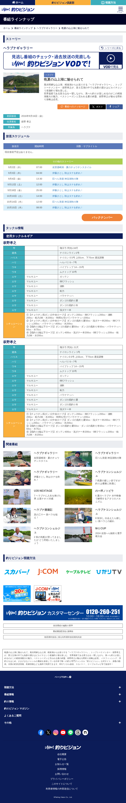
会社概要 (61, 754)
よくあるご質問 (12, 715)
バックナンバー (102, 217)
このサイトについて (62, 783)
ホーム (19, 2)
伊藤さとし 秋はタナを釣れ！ (67, 173)
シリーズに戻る (112, 48)
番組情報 (9, 694)
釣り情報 (9, 701)
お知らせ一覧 (62, 764)
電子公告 (61, 759)
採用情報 (61, 769)
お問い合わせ (62, 774)
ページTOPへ (62, 677)
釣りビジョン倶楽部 (63, 2)
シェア (115, 106)
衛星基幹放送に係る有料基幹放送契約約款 (63, 637)
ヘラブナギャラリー (47, 28)
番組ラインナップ (23, 28)
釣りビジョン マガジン (16, 708)
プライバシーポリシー (61, 779)
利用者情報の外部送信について (62, 788)
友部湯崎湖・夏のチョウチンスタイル (71, 167)
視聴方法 (110, 2)
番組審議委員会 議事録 (63, 631)
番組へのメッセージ (74, 106)
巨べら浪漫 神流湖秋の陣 (65, 178)
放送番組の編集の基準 (63, 625)
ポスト (99, 106)
